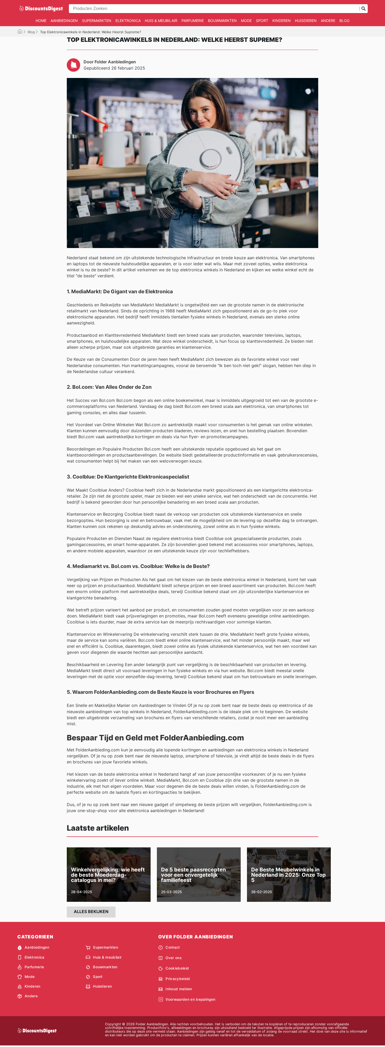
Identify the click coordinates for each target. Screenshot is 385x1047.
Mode (246, 20)
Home (41, 20)
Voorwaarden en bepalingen (190, 999)
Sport (262, 20)
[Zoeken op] (363, 8)
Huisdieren (306, 20)
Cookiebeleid (177, 968)
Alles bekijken (91, 911)
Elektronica (128, 20)
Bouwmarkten (222, 20)
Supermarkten (96, 20)
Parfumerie (193, 20)
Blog (344, 20)
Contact (173, 947)
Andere (328, 20)
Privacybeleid (178, 979)
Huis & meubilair (161, 20)
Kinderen (281, 20)
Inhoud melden (179, 989)
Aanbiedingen (64, 20)
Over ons (174, 958)
